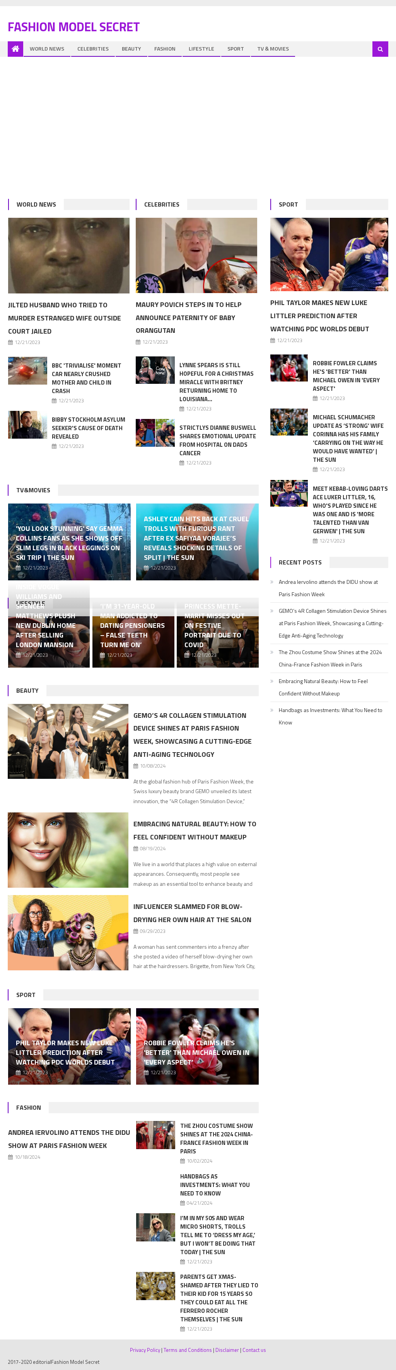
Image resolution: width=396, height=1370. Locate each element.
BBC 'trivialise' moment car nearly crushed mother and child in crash (86, 378)
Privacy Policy (145, 1350)
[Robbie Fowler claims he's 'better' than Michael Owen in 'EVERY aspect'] (289, 367)
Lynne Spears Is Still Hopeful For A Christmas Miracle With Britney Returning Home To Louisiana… (216, 382)
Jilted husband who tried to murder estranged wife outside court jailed (64, 318)
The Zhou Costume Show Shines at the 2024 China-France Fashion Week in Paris (216, 1138)
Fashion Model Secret (74, 26)
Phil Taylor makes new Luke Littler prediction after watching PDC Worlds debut (65, 1052)
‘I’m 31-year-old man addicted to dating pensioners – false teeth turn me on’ (132, 625)
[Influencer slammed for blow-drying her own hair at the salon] (68, 932)
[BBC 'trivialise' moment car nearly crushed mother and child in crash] (27, 371)
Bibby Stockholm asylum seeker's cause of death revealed (88, 428)
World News (47, 48)
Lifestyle (201, 48)
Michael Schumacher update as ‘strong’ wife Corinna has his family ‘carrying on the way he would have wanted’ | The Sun (348, 438)
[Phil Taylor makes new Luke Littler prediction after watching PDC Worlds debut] (329, 254)
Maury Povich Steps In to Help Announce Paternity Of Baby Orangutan (189, 317)
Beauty (131, 48)
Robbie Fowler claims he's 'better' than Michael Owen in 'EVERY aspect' (196, 1052)
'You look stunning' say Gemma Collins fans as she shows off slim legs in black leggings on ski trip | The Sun (69, 543)
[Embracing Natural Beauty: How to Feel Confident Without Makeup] (68, 850)
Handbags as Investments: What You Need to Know (215, 1185)
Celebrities (93, 48)
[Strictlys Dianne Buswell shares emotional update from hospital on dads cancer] (155, 433)
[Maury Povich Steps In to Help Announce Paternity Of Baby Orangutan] (196, 255)
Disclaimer (227, 1350)
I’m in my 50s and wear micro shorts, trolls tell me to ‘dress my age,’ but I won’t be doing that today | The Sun (218, 1235)
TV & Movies (273, 48)
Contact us (254, 1350)
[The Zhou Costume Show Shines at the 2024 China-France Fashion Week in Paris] (156, 1135)
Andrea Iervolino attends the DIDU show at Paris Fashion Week (328, 588)
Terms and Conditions (188, 1350)
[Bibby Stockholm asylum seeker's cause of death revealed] (27, 425)
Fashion (165, 48)
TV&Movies (33, 490)
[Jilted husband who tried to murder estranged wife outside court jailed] (69, 255)
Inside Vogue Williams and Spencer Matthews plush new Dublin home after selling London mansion (46, 616)
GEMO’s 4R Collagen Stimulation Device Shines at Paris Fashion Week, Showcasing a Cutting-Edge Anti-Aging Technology (333, 623)
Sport (235, 48)
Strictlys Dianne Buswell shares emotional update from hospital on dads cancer (217, 440)
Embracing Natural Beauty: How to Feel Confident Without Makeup (323, 687)
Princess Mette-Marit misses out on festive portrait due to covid (214, 625)
